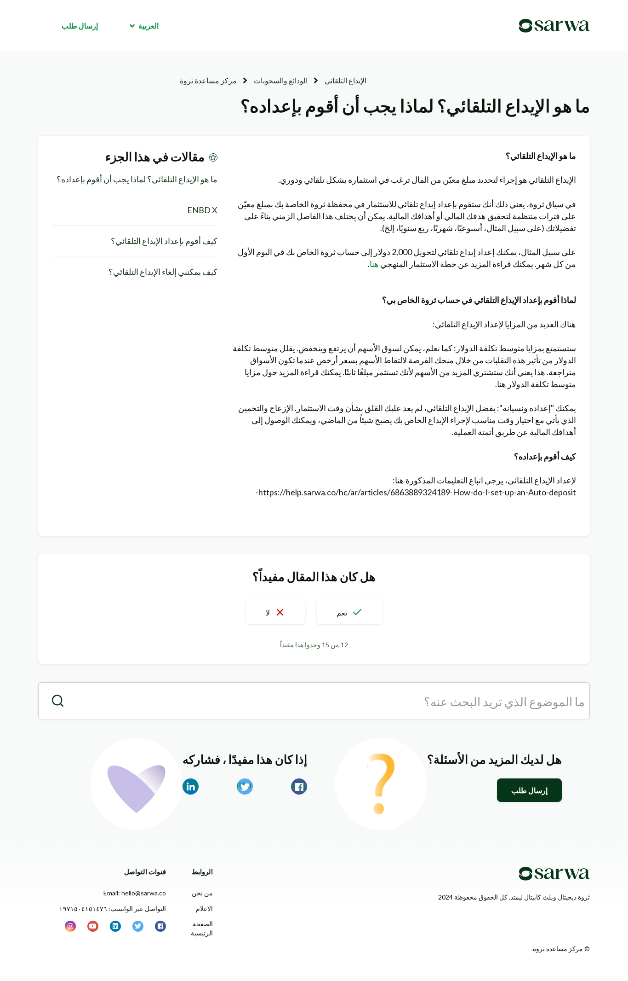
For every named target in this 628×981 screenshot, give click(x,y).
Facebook (299, 784)
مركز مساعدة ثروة (208, 80)
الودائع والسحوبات (281, 80)
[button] (350, 611)
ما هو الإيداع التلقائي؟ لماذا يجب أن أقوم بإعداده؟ (137, 179)
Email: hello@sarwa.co (134, 893)
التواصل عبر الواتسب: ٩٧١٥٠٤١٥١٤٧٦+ (112, 908)
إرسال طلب (80, 25)
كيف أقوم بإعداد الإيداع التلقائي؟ (164, 241)
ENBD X (202, 210)
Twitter (245, 784)
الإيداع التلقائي (345, 80)
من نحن (202, 893)
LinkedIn (191, 784)
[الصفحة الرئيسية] (554, 26)
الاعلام (204, 908)
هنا (374, 264)
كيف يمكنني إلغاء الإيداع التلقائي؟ (162, 272)
